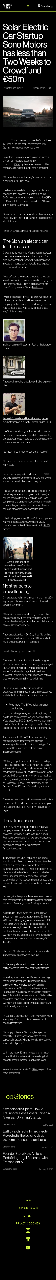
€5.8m (23, 642)
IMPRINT (28, 1216)
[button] (28, 6)
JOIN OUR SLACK (28, 1208)
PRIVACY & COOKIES (28, 1223)
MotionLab (37, 287)
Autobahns (16, 848)
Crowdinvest (22, 913)
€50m (17, 164)
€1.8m (37, 638)
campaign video (31, 724)
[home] (11, 6)
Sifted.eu (10, 144)
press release (14, 751)
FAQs (28, 1200)
